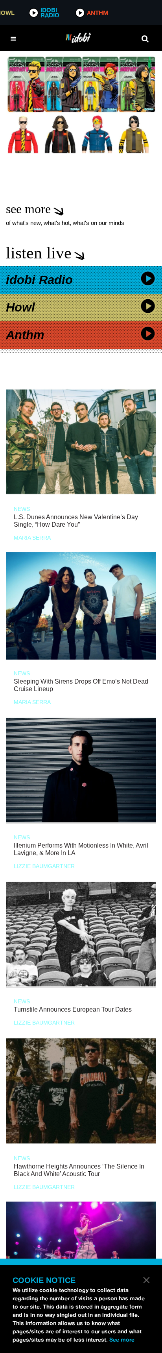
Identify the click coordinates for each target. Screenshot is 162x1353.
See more (121, 1339)
